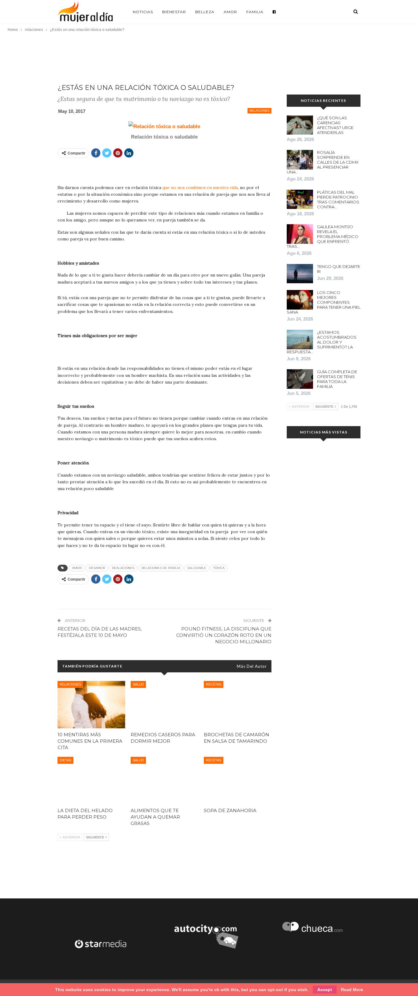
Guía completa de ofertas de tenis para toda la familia (337, 379)
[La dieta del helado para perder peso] (91, 780)
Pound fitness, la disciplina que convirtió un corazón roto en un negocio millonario (223, 635)
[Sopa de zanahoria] (237, 780)
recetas (213, 684)
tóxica (219, 568)
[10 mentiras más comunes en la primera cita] (91, 704)
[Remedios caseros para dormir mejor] (164, 704)
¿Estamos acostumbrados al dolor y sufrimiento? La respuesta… (321, 342)
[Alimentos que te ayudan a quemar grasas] (164, 780)
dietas (65, 760)
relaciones (259, 110)
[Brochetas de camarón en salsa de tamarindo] (237, 704)
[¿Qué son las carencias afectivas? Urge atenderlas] (300, 125)
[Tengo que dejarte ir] (300, 274)
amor (77, 568)
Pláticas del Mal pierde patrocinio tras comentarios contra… (338, 199)
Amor (230, 11)
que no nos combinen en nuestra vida (200, 187)
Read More (352, 989)
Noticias (143, 11)
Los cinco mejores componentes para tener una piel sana (323, 302)
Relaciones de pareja (160, 568)
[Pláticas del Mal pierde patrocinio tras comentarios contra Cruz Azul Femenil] (300, 199)
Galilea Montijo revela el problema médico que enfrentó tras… (322, 236)
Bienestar (174, 11)
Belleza (205, 11)
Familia (254, 11)
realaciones (123, 568)
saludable (196, 568)
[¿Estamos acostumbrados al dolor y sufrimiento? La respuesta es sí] (300, 339)
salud (138, 684)
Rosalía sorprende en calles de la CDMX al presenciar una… (323, 162)
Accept (324, 989)
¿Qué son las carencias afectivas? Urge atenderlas (335, 125)
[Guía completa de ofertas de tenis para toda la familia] (300, 379)
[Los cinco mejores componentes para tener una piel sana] (300, 300)
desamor (97, 568)
